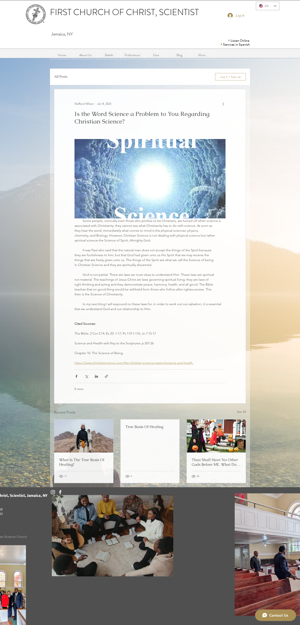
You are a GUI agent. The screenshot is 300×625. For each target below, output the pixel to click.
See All (241, 412)
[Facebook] (60, 492)
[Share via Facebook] (76, 376)
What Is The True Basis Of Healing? (81, 462)
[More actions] (223, 103)
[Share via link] (106, 376)
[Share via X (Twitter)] (86, 376)
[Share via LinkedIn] (96, 376)
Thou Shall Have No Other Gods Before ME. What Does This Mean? (216, 462)
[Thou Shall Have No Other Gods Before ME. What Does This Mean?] (216, 436)
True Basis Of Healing (144, 426)
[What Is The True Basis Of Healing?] (83, 436)
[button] (132, 55)
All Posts (60, 77)
